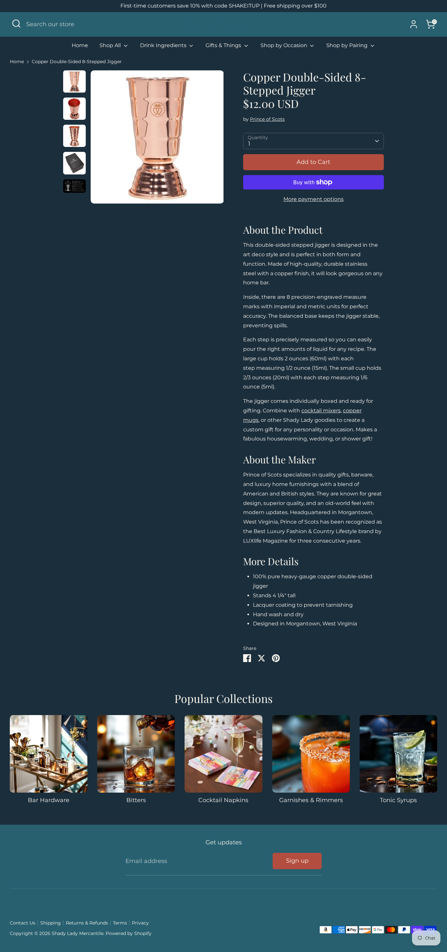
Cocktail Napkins (223, 800)
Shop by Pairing (347, 45)
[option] (157, 139)
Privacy (140, 922)
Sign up (297, 860)
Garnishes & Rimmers (311, 800)
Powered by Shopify (129, 933)
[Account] (413, 24)
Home (80, 45)
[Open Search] (16, 23)
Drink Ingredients (164, 45)
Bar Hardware (48, 800)
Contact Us (22, 922)
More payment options (313, 199)
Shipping (50, 922)
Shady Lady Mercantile (223, 24)
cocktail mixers (321, 410)
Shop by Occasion (284, 45)
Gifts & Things (224, 45)
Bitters (136, 800)
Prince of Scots (267, 119)
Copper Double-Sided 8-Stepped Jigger (77, 61)
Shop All (110, 45)
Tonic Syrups (398, 800)
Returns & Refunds (87, 922)
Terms (120, 922)
